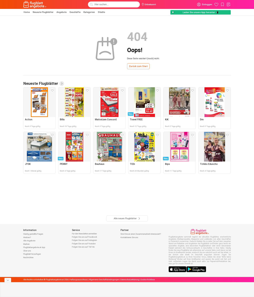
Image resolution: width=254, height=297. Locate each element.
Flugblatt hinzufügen (32, 254)
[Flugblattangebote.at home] (34, 4)
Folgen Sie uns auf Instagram (84, 240)
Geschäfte (75, 12)
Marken (26, 244)
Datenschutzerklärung (129, 279)
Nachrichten (28, 257)
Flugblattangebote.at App (34, 247)
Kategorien (89, 12)
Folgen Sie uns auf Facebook (84, 237)
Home (27, 12)
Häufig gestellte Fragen (33, 234)
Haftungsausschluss (78, 279)
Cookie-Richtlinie (147, 279)
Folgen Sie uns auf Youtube (83, 244)
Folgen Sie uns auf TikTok (83, 247)
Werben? (27, 237)
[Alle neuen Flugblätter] (61, 83)
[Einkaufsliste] (228, 4)
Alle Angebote (29, 241)
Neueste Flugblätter (43, 12)
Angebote (61, 12)
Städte (101, 12)
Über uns (27, 251)
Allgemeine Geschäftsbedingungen (104, 279)
